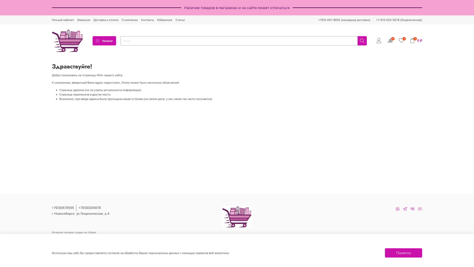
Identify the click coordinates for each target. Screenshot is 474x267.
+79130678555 (63, 208)
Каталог (107, 41)
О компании (130, 20)
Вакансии (83, 20)
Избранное (164, 20)
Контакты (147, 20)
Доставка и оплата (106, 20)
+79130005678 (90, 208)
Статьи (180, 20)
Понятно (403, 252)
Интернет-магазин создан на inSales (74, 232)
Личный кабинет (63, 20)
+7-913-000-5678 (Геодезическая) (399, 20)
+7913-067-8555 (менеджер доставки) (344, 20)
